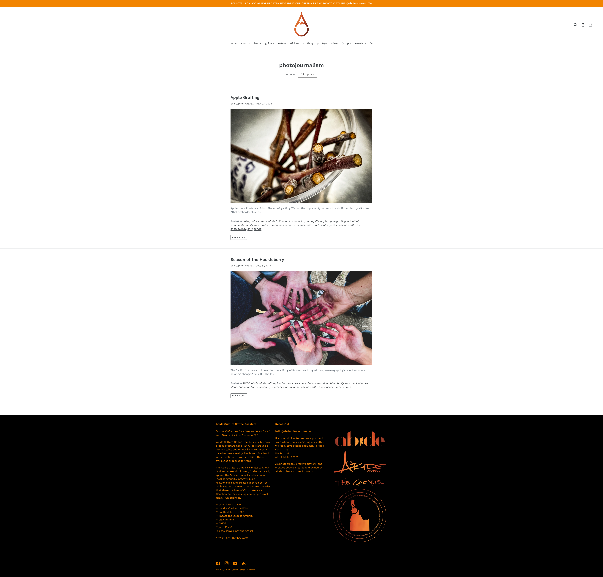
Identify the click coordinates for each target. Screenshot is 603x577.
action (289, 221)
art (349, 221)
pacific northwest (349, 225)
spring (257, 228)
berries (281, 383)
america (299, 221)
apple (323, 221)
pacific (333, 225)
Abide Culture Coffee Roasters (239, 570)
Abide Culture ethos (233, 467)
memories (306, 225)
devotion (322, 383)
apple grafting (337, 221)
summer (340, 387)
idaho (234, 387)
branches (292, 383)
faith (332, 383)
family (249, 225)
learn (296, 225)
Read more (238, 237)
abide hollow (276, 221)
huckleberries (360, 383)
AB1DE (246, 383)
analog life (312, 221)
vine (348, 387)
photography (238, 228)
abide (246, 221)
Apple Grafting (245, 97)
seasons (329, 387)
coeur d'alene (307, 383)
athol (355, 221)
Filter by (290, 74)
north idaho (321, 225)
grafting (265, 225)
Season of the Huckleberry (257, 259)
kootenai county (281, 225)
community (237, 225)
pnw (250, 228)
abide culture (259, 221)
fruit (256, 225)
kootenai (244, 387)
